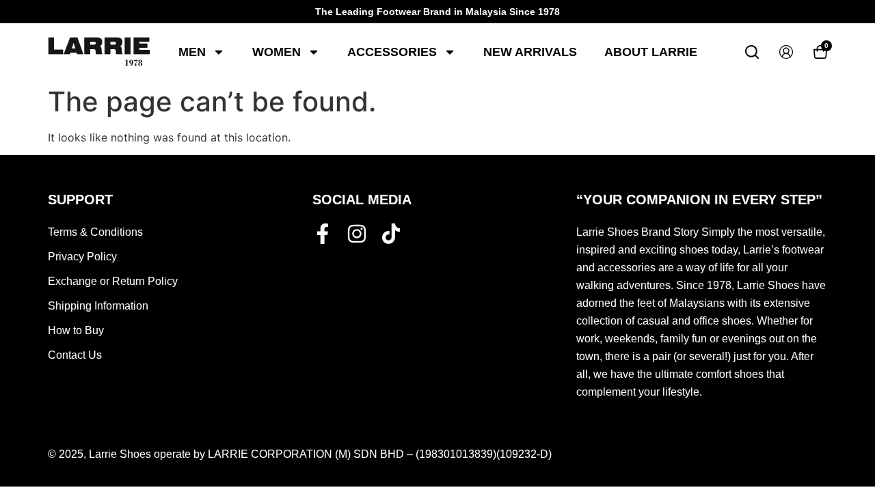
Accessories (392, 52)
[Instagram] (357, 233)
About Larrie (650, 52)
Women (276, 52)
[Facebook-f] (322, 233)
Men (192, 52)
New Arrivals (530, 52)
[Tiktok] (391, 233)
